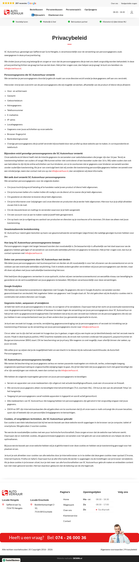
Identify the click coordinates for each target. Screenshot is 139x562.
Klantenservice (55, 15)
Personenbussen (54, 9)
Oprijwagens (91, 9)
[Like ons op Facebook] (120, 498)
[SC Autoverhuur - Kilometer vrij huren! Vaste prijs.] (13, 12)
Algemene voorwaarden (112, 549)
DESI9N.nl (77, 558)
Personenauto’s (73, 9)
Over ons (114, 3)
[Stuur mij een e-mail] (128, 498)
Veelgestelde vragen (129, 3)
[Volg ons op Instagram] (124, 498)
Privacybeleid (130, 549)
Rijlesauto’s (39, 15)
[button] (19, 3)
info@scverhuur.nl (12, 68)
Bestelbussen (36, 9)
